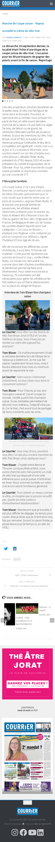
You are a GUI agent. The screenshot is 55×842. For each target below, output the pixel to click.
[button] (2, 101)
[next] (52, 620)
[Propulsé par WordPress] (23, 824)
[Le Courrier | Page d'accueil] (14, 3)
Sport (5, 13)
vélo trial (17, 559)
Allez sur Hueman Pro (42, 824)
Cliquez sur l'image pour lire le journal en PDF (27, 790)
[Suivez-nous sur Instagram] (14, 832)
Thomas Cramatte (14, 37)
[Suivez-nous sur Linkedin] (40, 832)
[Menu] (51, 3)
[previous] (3, 620)
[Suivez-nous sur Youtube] (31, 832)
